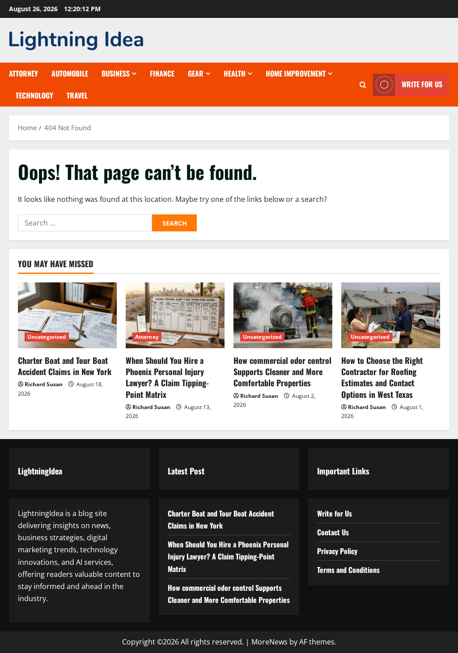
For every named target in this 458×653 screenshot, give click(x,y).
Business (116, 73)
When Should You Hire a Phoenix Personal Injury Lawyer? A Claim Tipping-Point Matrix (167, 377)
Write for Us (422, 84)
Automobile (69, 73)
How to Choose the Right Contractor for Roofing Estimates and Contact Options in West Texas (382, 377)
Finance (162, 73)
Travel (77, 95)
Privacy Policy (337, 551)
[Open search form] (363, 85)
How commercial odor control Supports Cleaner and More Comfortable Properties (282, 371)
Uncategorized (46, 337)
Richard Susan (44, 384)
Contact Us (333, 532)
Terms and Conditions (348, 569)
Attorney (23, 73)
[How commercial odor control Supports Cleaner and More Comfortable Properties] (282, 315)
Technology (34, 95)
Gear (196, 73)
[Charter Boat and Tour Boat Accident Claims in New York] (67, 315)
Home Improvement (296, 73)
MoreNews (269, 642)
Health (235, 73)
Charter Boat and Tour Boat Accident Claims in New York (64, 365)
